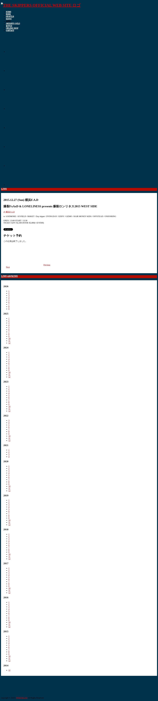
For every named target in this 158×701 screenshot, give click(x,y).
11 (9, 341)
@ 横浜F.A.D (9, 212)
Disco (9, 19)
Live (8, 21)
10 (9, 338)
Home (8, 12)
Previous (46, 265)
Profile (10, 17)
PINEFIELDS (21, 698)
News (8, 14)
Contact (10, 31)
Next (8, 267)
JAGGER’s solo (13, 24)
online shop (12, 29)
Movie (9, 26)
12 (9, 343)
